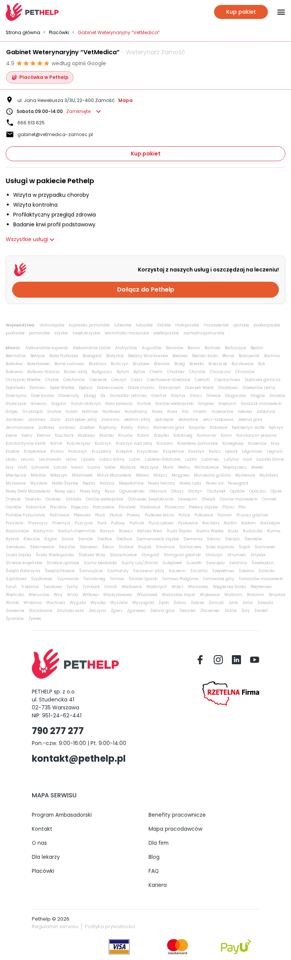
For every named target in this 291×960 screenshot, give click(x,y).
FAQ (154, 871)
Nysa (110, 491)
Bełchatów (16, 356)
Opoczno (257, 491)
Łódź (22, 467)
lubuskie (144, 325)
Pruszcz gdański (252, 515)
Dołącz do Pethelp (145, 289)
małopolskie (187, 325)
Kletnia (43, 435)
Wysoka (98, 602)
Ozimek (269, 499)
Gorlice (144, 403)
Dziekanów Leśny (258, 388)
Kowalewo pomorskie (197, 443)
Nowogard (238, 483)
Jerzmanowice (20, 427)
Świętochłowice (60, 571)
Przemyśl (61, 523)
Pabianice (35, 507)
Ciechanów (74, 380)
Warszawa (198, 587)
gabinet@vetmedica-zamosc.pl (55, 134)
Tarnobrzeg (94, 579)
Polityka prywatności (110, 926)
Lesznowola (50, 459)
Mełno (184, 467)
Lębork (231, 451)
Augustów (151, 348)
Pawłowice (150, 507)
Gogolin (58, 403)
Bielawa (180, 356)
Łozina (94, 467)
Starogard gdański (182, 555)
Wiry (58, 595)
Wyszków (119, 602)
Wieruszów (38, 595)
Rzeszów (31, 539)
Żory (245, 610)
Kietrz (27, 435)
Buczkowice (242, 364)
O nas (39, 843)
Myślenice (245, 475)
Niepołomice (131, 483)
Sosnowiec (265, 547)
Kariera (158, 885)
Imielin (200, 411)
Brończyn (119, 364)
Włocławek (147, 595)
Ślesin (108, 547)
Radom (248, 523)
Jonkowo (67, 427)
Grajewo (206, 403)
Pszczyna (84, 523)
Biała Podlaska (63, 356)
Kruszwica (101, 451)
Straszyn (214, 555)
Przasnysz (38, 523)
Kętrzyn (276, 427)
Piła (242, 507)
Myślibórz (269, 475)
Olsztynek (216, 491)
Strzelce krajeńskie (24, 563)
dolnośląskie (52, 325)
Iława (157, 411)
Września (32, 602)
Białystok (115, 356)
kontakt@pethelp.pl (79, 758)
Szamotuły (117, 571)
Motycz (160, 475)
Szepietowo (223, 571)
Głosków (277, 395)
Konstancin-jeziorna (256, 435)
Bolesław (14, 364)
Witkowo (91, 595)
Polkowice (203, 515)
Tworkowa (53, 587)
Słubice (126, 547)
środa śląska (18, 555)
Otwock (208, 499)
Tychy (72, 587)
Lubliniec (210, 459)
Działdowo (228, 388)
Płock (100, 515)
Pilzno (228, 507)
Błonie (228, 356)
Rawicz (126, 531)
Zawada (265, 602)
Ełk (102, 395)
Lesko (11, 459)
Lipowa (88, 459)
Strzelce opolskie (63, 563)
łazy (10, 467)
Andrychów (126, 348)
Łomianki (40, 467)
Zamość (216, 602)
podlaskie (15, 333)
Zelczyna (97, 610)
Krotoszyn (77, 451)
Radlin (230, 523)
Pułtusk (137, 523)
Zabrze (197, 602)
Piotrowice (59, 515)
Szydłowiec (42, 579)
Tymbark (91, 587)
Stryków (258, 555)
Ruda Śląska (179, 531)
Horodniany (136, 411)
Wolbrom (233, 595)
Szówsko (266, 571)
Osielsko (33, 499)
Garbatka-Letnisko (128, 395)
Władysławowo (117, 595)
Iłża (185, 411)
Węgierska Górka (229, 587)
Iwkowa (245, 411)
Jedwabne (188, 419)
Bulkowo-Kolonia (43, 372)
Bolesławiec (38, 364)
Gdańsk (158, 395)
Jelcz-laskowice (218, 419)
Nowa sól (215, 483)
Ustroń (110, 587)
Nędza (89, 483)
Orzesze (13, 499)
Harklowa (111, 411)
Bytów (139, 372)
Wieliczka (15, 595)
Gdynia (178, 395)
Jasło (55, 419)
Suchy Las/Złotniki (140, 563)
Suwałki (194, 563)
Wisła (72, 595)
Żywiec (35, 618)
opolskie (241, 325)
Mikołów (38, 475)
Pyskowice (188, 523)
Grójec (12, 411)
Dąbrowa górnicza (262, 380)
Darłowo (37, 388)
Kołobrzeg (183, 435)
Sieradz (232, 539)
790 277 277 (58, 731)
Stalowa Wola (91, 555)
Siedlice (124, 539)
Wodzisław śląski (178, 595)
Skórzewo (88, 547)
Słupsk (144, 547)
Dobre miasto (141, 388)
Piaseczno (175, 507)
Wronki (12, 602)
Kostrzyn (103, 443)
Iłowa (172, 411)
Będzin (256, 348)
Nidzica (107, 483)
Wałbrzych (156, 587)
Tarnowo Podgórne (180, 579)
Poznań (224, 515)
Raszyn (107, 531)
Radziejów (270, 523)
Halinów (90, 411)
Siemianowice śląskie (157, 539)
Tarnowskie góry (218, 579)
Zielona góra (162, 610)
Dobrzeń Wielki (199, 388)
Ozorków (13, 507)
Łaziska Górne (270, 459)
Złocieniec (210, 610)
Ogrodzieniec (132, 491)
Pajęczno (79, 507)
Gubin (72, 411)
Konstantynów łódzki (26, 443)
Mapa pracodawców (175, 829)
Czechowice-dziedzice (168, 380)
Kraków (12, 451)
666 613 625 (31, 122)
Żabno (180, 602)
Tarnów (117, 579)
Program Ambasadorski (62, 815)
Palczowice (103, 507)
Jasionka (36, 419)
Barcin (194, 348)
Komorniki (206, 435)
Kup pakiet (146, 153)
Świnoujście (91, 571)
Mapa (125, 100)
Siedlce (104, 539)
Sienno (214, 539)
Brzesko (196, 364)
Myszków (38, 483)
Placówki (59, 32)
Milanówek (82, 475)
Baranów (174, 348)
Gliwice (214, 395)
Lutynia (231, 459)
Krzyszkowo (147, 451)
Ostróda (73, 499)
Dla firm (159, 843)
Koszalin (164, 443)
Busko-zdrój (75, 372)
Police (184, 515)
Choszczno (220, 372)
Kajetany (107, 427)
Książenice (173, 451)
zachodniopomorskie (203, 333)
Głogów (257, 395)
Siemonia (192, 539)
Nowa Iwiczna (161, 483)
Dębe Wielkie (62, 388)
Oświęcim (187, 499)
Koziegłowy (233, 443)
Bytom (123, 372)
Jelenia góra (250, 419)
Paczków (58, 507)
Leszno (27, 459)
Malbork (128, 467)
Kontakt (42, 829)
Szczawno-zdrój (148, 571)
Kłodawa (86, 435)
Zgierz (116, 610)
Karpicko (197, 427)
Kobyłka (161, 435)
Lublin (191, 459)
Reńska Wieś (149, 531)
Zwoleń (261, 610)
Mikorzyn (58, 475)
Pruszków (14, 523)
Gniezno (39, 403)
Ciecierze (98, 380)
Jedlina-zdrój (137, 419)
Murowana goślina (212, 475)
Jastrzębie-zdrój (81, 419)
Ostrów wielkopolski (105, 499)
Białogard (92, 356)
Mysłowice (16, 483)
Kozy (275, 443)
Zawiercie (15, 610)
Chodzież (176, 372)
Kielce (11, 435)
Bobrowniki (249, 356)
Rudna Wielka (210, 531)
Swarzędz (215, 563)
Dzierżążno (16, 395)
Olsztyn (195, 491)
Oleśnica (157, 491)
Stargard (150, 555)
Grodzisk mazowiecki (261, 403)
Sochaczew (190, 547)
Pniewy (133, 515)
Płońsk (116, 515)
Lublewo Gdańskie (162, 459)
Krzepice (124, 451)
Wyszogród (143, 602)
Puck (101, 523)
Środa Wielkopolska (55, 555)
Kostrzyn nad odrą (134, 443)
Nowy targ (90, 491)
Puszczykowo (161, 523)
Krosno (57, 451)
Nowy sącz (65, 491)
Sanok (67, 539)
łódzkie (164, 325)
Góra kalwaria (119, 403)
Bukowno (14, 372)
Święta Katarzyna (23, 571)
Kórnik (56, 443)
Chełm (156, 372)
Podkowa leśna (159, 515)
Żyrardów (15, 618)
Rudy (233, 531)
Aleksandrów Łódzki (92, 348)
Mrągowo (180, 475)
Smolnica (165, 547)
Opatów (237, 491)
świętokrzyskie (86, 333)
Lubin (134, 459)
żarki (233, 602)
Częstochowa (227, 380)
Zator (247, 602)
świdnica (238, 563)
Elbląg (90, 395)
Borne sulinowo (69, 364)
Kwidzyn (196, 451)
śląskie (61, 333)
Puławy (118, 523)
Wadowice (132, 587)
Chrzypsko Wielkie (23, 380)
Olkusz (177, 491)
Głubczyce (16, 403)
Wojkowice (210, 595)
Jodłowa (46, 427)
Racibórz (210, 523)
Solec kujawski (220, 547)
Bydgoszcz (102, 372)
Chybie (52, 380)
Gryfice (54, 411)
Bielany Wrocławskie (148, 356)
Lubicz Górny (112, 459)
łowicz (77, 467)
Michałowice (206, 467)
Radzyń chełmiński (76, 531)
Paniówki (127, 507)
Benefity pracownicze (177, 815)
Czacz (136, 380)
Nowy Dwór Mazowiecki (28, 491)
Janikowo (14, 419)
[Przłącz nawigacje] (276, 12)
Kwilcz (215, 451)
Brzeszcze (217, 364)
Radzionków (17, 531)
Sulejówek (172, 563)
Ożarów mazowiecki (239, 499)
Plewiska (82, 515)
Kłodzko (106, 435)
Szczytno (199, 571)
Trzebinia (30, 587)
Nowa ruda (190, 483)
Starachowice (123, 555)
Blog (154, 857)
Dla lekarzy (46, 857)
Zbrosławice (40, 610)
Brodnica (97, 364)
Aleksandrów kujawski (46, 348)
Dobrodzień (170, 388)
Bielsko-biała (205, 356)
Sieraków (253, 539)
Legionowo (252, 451)
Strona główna (23, 32)
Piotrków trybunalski (25, 515)
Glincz (196, 395)
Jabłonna (266, 411)
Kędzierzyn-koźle (248, 427)
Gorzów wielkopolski (174, 403)
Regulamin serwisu (55, 926)
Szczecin (177, 571)
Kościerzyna (78, 443)
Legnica (275, 451)
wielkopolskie (166, 333)
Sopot (244, 547)
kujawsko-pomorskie (89, 325)
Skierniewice (42, 547)
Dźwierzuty (68, 395)
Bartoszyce (235, 348)
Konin (226, 435)
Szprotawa (16, 579)
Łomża (60, 467)
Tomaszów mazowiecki (261, 579)
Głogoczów (235, 395)
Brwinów (162, 364)
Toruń (11, 587)
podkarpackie (266, 325)
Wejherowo (261, 587)
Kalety (127, 427)
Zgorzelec (136, 610)
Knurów (125, 435)
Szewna (246, 571)
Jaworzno (110, 419)
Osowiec (53, 499)
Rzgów (50, 539)
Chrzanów (245, 372)
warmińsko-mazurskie (127, 333)
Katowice (218, 427)
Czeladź (202, 380)
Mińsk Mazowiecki (114, 475)
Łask (247, 459)
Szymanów (68, 579)
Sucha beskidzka (100, 563)
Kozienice (257, 443)
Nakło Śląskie (65, 483)
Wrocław (277, 595)
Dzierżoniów (42, 395)
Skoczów (67, 547)
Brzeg (179, 364)
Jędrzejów (164, 419)
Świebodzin (263, 563)
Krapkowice (35, 451)
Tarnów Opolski (143, 579)
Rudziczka (253, 531)
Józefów (87, 427)
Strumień (236, 555)
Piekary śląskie (203, 507)
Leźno (71, 459)
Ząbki (163, 602)
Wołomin (255, 595)
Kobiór (143, 435)
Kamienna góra (168, 427)
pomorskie (39, 333)
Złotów (230, 610)
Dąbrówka (15, 388)
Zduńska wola (70, 610)
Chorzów (197, 372)
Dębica (85, 388)
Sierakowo (15, 547)
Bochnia (272, 356)
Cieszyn (119, 380)
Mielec (257, 467)
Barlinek (212, 348)
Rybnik (12, 539)
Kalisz (143, 427)
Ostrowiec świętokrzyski (151, 499)
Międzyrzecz (235, 467)
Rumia (273, 531)
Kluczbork (64, 435)
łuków (110, 467)
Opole (276, 491)
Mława (142, 475)
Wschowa (55, 602)
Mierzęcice (16, 475)
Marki (168, 467)
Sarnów (85, 539)
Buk (261, 364)
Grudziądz (33, 411)
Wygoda (78, 602)
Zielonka (187, 610)
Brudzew (141, 364)
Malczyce (149, 467)
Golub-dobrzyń (86, 403)
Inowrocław (222, 411)
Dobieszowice (110, 388)
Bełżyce (37, 356)
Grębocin (227, 403)
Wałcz (177, 587)
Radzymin (43, 531)
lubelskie (122, 325)
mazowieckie (215, 325)
